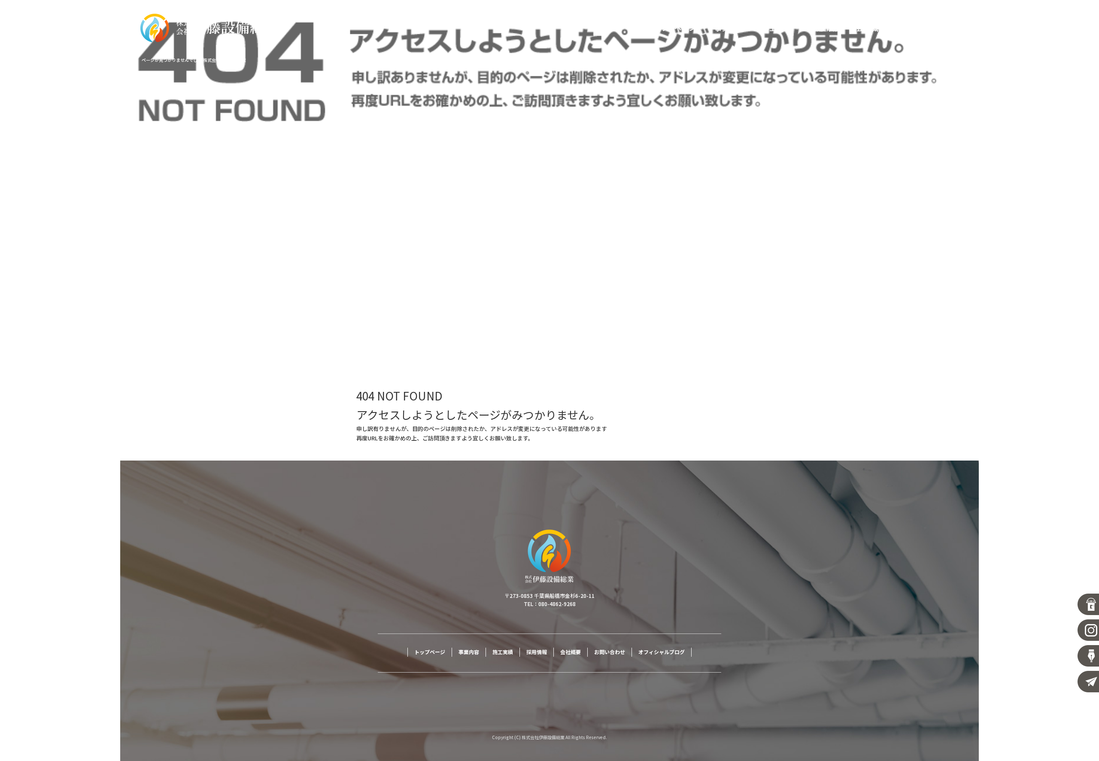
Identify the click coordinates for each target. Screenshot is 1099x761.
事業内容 (729, 28)
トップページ (676, 28)
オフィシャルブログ (661, 651)
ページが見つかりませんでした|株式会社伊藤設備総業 (194, 60)
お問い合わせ (925, 28)
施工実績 (776, 28)
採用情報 (823, 28)
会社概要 (871, 28)
